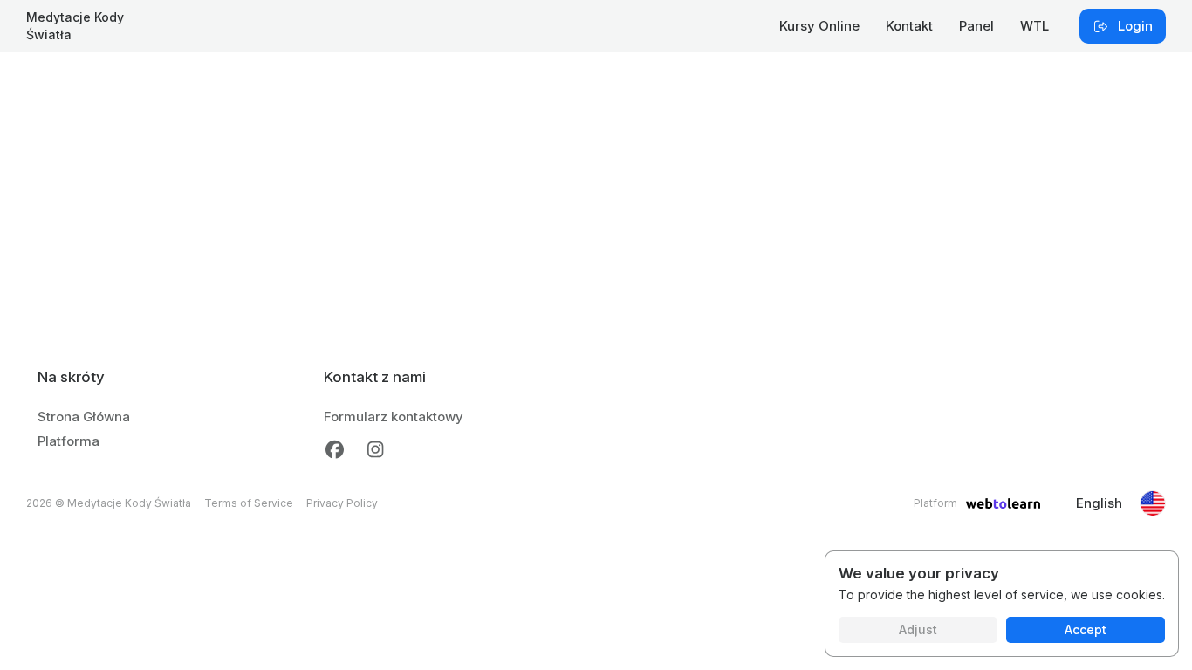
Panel (976, 25)
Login (1135, 25)
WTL (1034, 25)
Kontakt (909, 25)
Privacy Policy (342, 502)
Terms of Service (248, 502)
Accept (1085, 629)
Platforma (68, 441)
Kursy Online (819, 25)
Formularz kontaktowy (393, 416)
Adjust (918, 629)
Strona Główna (84, 416)
